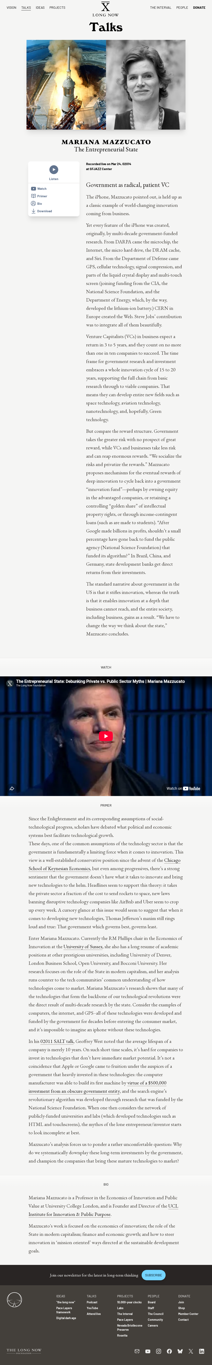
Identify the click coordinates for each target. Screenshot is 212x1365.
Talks (26, 7)
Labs (120, 1308)
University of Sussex (83, 946)
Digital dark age (66, 1318)
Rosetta (122, 1335)
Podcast (92, 1302)
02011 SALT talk (56, 1041)
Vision (11, 7)
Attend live (94, 1314)
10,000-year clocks (129, 1302)
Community (155, 1319)
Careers (153, 1325)
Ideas (40, 7)
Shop (181, 1308)
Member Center (188, 1314)
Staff (151, 1308)
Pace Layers (125, 1319)
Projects (57, 7)
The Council (155, 1314)
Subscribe (153, 1275)
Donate (199, 7)
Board (151, 1302)
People (182, 7)
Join (181, 1302)
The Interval (160, 7)
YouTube (92, 1308)
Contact (183, 1319)
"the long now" (65, 1302)
